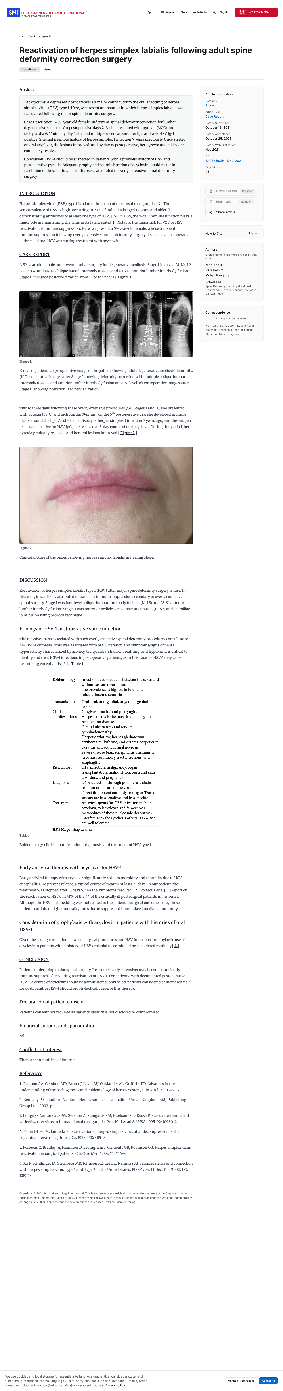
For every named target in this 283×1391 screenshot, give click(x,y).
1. (20, 1083)
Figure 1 (124, 277)
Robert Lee (213, 282)
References (30, 1073)
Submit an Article (194, 12)
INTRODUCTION (37, 193)
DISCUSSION (33, 580)
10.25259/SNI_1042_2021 (223, 160)
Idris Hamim (214, 270)
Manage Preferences (241, 1380)
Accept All (268, 1380)
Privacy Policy (115, 1385)
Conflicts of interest (40, 1049)
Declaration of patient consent (51, 1002)
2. (21, 1099)
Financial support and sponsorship (56, 1025)
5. (20, 1147)
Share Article (225, 212)
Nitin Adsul (213, 265)
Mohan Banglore (217, 275)
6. (21, 1163)
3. (20, 1115)
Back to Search (40, 36)
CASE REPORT (34, 254)
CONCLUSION (34, 959)
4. (21, 1131)
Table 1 (77, 663)
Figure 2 (127, 433)
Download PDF (234, 191)
